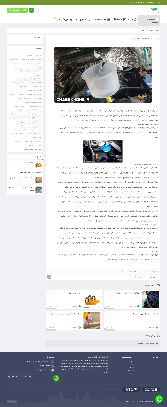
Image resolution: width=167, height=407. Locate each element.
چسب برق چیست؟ (27, 114)
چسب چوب (13, 133)
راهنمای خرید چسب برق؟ (34, 83)
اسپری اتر (29, 55)
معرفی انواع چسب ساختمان (33, 102)
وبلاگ (143, 30)
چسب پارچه (37, 133)
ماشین (19, 98)
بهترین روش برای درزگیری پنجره (23, 63)
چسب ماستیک (26, 126)
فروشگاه (132, 374)
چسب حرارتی (15, 114)
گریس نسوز (31, 145)
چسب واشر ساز (20, 130)
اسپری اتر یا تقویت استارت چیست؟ (31, 59)
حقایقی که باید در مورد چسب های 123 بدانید (28, 71)
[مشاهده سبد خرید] (24, 10)
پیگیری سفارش (130, 371)
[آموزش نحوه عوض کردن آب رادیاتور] (150, 299)
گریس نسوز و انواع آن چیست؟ (32, 149)
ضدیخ (12, 94)
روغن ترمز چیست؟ (18, 83)
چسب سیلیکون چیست (23, 122)
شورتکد (132, 367)
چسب (22, 106)
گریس (39, 145)
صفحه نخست (154, 30)
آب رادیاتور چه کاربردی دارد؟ (130, 272)
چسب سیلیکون (36, 122)
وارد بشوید (141, 343)
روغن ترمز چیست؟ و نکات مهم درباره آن (30, 86)
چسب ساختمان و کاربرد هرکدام (21, 118)
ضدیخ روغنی (37, 98)
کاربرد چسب (17, 141)
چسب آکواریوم (21, 110)
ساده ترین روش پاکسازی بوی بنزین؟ (146, 314)
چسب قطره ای (37, 126)
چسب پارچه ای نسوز (26, 133)
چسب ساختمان (36, 118)
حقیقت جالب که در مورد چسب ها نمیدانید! (66, 314)
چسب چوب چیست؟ (35, 137)
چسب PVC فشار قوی (34, 110)
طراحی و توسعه (11, 401)
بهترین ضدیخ (37, 67)
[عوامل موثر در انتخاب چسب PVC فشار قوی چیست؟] (38, 190)
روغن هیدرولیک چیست (34, 90)
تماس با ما (131, 361)
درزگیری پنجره (37, 75)
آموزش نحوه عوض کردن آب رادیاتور (127, 292)
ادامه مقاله (133, 306)
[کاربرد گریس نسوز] (92, 299)
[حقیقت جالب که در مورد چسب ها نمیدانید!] (92, 320)
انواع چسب (38, 63)
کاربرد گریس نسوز (75, 292)
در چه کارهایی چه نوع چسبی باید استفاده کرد (28, 79)
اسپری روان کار (14, 59)
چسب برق (38, 114)
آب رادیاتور (144, 272)
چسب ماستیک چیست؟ (34, 130)
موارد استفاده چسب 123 (34, 106)
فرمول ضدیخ (27, 98)
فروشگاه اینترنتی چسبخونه (127, 259)
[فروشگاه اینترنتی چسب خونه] (155, 10)
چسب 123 (15, 106)
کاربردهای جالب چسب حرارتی (32, 141)
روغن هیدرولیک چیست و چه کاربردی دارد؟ (29, 94)
